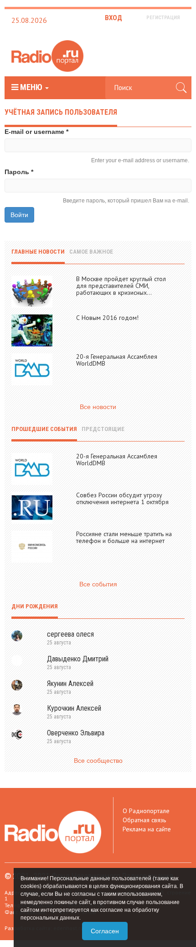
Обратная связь (144, 820)
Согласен (105, 931)
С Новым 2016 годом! (107, 318)
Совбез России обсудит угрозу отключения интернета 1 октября (122, 498)
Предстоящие (103, 429)
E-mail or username (36, 131)
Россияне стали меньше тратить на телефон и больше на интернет (124, 537)
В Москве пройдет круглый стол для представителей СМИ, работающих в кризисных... (121, 286)
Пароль (19, 172)
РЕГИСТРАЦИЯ (163, 18)
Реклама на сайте (147, 829)
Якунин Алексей (70, 683)
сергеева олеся (70, 634)
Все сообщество (98, 760)
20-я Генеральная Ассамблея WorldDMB (116, 359)
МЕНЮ (31, 87)
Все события (98, 584)
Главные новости (38, 251)
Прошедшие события (44, 429)
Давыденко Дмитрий (77, 658)
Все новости (98, 406)
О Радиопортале (146, 811)
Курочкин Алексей (74, 708)
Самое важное (91, 251)
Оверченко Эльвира (75, 733)
